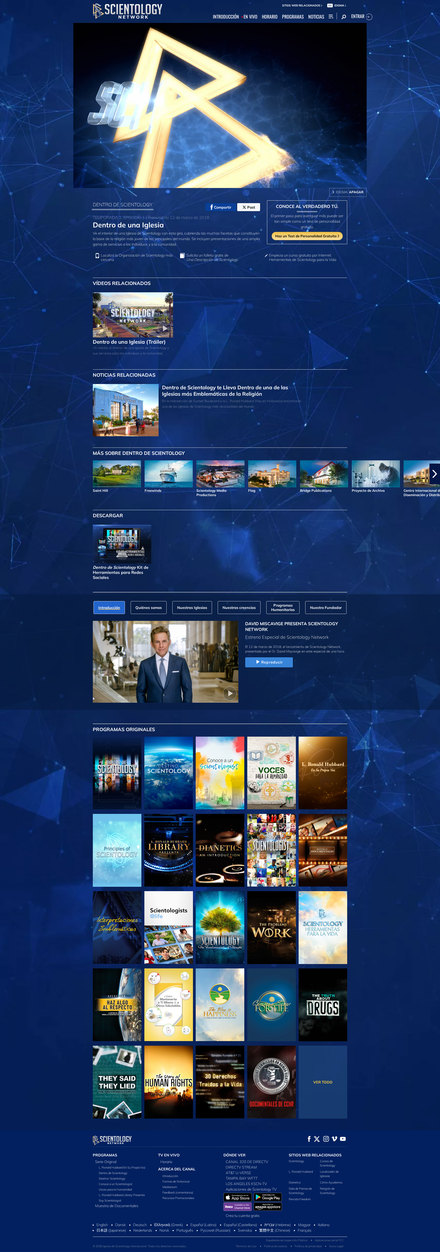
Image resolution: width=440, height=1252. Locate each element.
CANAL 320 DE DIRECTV (247, 1161)
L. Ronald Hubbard (301, 1171)
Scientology (296, 1161)
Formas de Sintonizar (176, 1181)
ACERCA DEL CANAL (176, 1169)
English (102, 1224)
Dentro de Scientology (113, 1173)
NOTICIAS (316, 16)
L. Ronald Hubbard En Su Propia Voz (122, 1167)
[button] (5, 474)
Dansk (120, 1224)
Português (184, 1230)
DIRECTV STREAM (241, 1167)
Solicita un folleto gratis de (212, 257)
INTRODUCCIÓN (226, 16)
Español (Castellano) (240, 1224)
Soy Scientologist (110, 1200)
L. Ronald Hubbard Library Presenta (122, 1195)
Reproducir (272, 662)
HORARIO (270, 16)
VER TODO (323, 1082)
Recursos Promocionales (178, 1198)
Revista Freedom (300, 1199)
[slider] (230, 183)
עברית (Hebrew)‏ (277, 1224)
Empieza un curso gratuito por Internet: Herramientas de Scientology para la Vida (302, 257)
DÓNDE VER (234, 1155)
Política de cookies (275, 1246)
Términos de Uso (246, 1246)
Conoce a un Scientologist (115, 1184)
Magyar (304, 1224)
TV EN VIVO (169, 1155)
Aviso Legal (336, 1246)
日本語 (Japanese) (111, 1230)
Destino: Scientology (112, 1178)
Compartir (222, 207)
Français (304, 1230)
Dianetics (295, 1182)
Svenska (245, 1230)
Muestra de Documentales (116, 1205)
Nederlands (142, 1230)
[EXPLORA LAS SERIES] (117, 773)
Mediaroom (169, 1187)
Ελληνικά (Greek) (168, 1224)
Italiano (324, 1224)
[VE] (117, 850)
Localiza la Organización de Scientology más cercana (137, 257)
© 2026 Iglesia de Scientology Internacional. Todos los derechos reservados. (140, 1246)
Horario (166, 1161)
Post (251, 207)
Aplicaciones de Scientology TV (251, 1189)
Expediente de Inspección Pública (286, 1240)
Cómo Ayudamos (331, 1182)
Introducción (170, 1176)
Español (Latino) (203, 1224)
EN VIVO (250, 16)
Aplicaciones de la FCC (329, 1240)
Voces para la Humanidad (115, 1189)
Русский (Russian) (216, 1230)
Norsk (164, 1230)
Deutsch (140, 1224)
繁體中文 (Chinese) (274, 1230)
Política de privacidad (308, 1246)
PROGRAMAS (293, 16)
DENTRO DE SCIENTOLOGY (122, 204)
